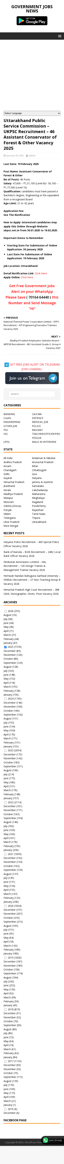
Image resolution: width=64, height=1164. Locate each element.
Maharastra (38, 494)
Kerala (7, 490)
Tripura (36, 517)
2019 (11, 957)
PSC (6, 430)
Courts (7, 418)
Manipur (8, 498)
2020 (11, 905)
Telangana (10, 517)
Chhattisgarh (39, 470)
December (10, 651)
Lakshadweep (40, 490)
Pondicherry (39, 506)
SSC (6, 433)
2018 (11, 1009)
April (6, 631)
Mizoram (9, 502)
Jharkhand (9, 486)
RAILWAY (37, 430)
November (10, 654)
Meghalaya (38, 498)
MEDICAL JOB (40, 422)
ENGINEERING (12, 422)
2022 (11, 802)
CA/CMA (37, 414)
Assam (7, 466)
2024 (11, 698)
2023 (11, 750)
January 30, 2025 (15, 155)
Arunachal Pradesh (43, 462)
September (10, 662)
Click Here (41, 273)
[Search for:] (32, 394)
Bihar (35, 466)
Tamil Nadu (38, 514)
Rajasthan (38, 510)
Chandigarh (10, 470)
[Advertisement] (32, 77)
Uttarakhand (39, 522)
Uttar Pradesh (12, 522)
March (7, 635)
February (9, 639)
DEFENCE (37, 418)
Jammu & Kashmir (42, 482)
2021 (11, 854)
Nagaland (37, 502)
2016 (11, 1109)
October (8, 658)
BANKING (9, 414)
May (6, 627)
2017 (11, 1061)
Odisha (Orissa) (12, 506)
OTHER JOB (10, 426)
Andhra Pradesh (13, 462)
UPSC (7, 442)
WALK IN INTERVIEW (44, 442)
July (5, 619)
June (6, 623)
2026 (11, 611)
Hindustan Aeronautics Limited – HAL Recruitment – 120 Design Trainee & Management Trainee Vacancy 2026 (25, 566)
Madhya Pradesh (13, 494)
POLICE (36, 426)
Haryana (37, 478)
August (8, 615)
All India (8, 458)
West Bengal (11, 525)
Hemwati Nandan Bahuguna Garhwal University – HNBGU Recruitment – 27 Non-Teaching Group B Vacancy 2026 (32, 579)
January (8, 643)
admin (32, 155)
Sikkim (7, 514)
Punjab (8, 510)
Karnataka (38, 486)
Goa (34, 474)
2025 (11, 646)
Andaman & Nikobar (43, 458)
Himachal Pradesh (14, 482)
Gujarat (8, 478)
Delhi (6, 474)
